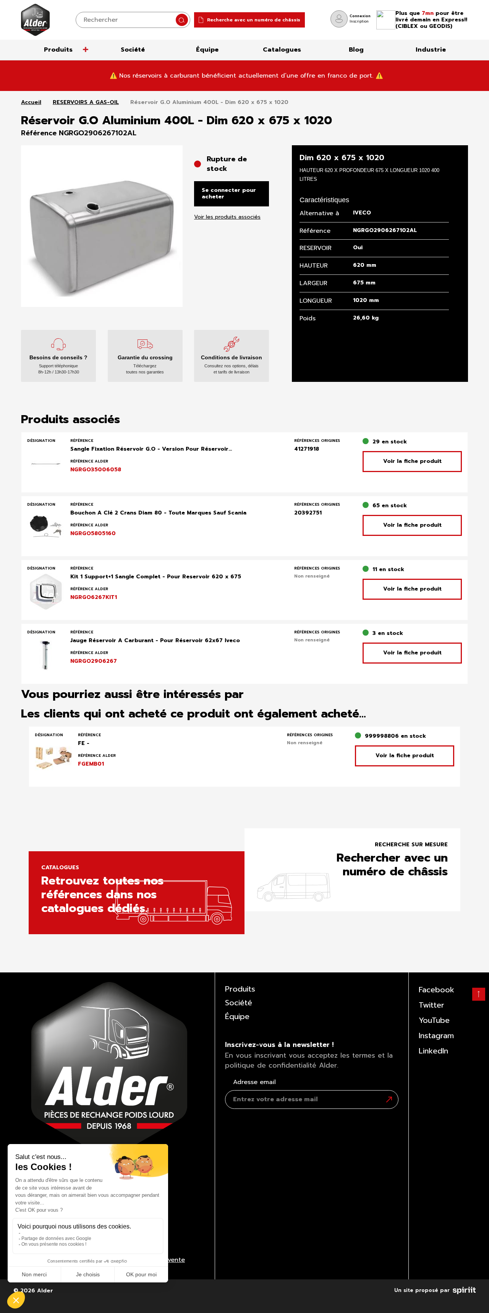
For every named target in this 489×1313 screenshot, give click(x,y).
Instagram (436, 1035)
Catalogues (282, 49)
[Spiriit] (464, 1289)
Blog (356, 49)
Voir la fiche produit (412, 461)
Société (133, 49)
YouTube (434, 1020)
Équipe (207, 49)
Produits (58, 49)
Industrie (431, 49)
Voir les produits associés (227, 217)
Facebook (436, 989)
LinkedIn (433, 1051)
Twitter (431, 1005)
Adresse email (254, 1082)
